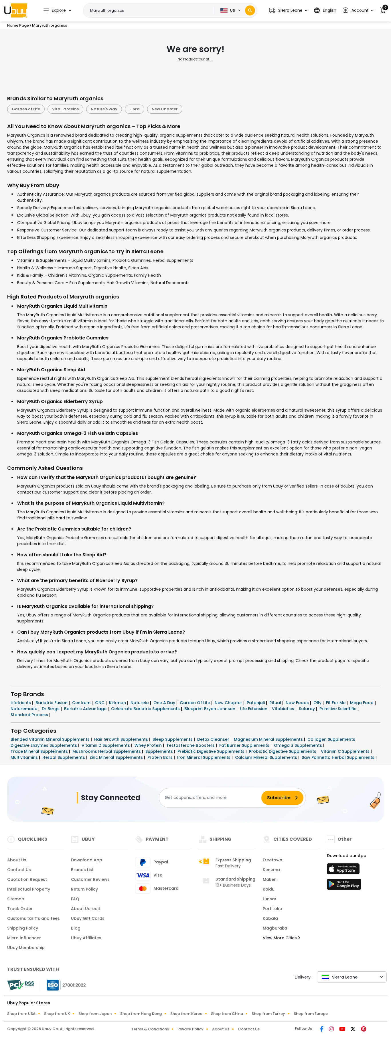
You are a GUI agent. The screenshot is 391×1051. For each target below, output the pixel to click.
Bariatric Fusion (52, 703)
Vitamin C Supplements (346, 751)
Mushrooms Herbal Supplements (107, 751)
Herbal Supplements (64, 757)
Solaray (307, 709)
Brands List (82, 870)
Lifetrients (21, 703)
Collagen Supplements (331, 739)
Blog (75, 928)
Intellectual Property (28, 889)
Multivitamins (25, 757)
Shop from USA (21, 1013)
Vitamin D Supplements (106, 745)
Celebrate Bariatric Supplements (146, 709)
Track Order (20, 908)
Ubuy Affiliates (86, 938)
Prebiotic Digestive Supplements (211, 751)
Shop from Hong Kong (141, 1013)
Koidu (269, 889)
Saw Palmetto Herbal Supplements (339, 757)
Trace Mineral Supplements (40, 751)
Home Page (18, 25)
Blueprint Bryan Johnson (210, 709)
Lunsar (270, 899)
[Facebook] (322, 1029)
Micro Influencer (24, 938)
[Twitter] (353, 1029)
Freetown (272, 860)
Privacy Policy (190, 1029)
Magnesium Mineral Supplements (269, 739)
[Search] (250, 10)
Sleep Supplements (173, 739)
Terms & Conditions (150, 1029)
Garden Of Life (195, 703)
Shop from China (227, 1013)
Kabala (270, 918)
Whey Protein (149, 745)
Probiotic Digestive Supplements (283, 751)
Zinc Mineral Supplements (117, 757)
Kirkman (118, 703)
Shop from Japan (95, 1013)
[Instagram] (332, 1029)
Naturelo (140, 703)
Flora (134, 109)
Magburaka (275, 928)
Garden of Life (26, 109)
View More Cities (280, 938)
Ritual (275, 703)
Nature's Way (104, 109)
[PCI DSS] (20, 985)
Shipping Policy (22, 928)
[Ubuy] (15, 10)
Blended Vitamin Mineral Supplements (51, 739)
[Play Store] (344, 886)
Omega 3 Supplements (298, 745)
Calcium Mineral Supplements (266, 757)
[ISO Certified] (63, 984)
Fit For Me (336, 703)
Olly (318, 703)
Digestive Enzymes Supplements (44, 745)
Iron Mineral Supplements (204, 757)
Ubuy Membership (26, 947)
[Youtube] (342, 1029)
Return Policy (84, 889)
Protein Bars (160, 757)
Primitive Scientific (338, 709)
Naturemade (24, 709)
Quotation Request (27, 879)
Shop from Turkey (268, 1013)
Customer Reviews (90, 879)
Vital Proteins (65, 109)
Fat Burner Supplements (244, 745)
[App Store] (344, 870)
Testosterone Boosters (191, 745)
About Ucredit (85, 908)
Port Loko (272, 908)
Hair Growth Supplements (121, 739)
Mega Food (362, 703)
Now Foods (298, 703)
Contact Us (19, 870)
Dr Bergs (51, 709)
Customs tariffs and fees (33, 918)
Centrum (82, 703)
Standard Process (30, 715)
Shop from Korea (186, 1013)
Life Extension (254, 709)
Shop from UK (57, 1013)
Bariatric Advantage (86, 709)
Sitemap (15, 899)
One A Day (164, 703)
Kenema (271, 870)
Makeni (270, 879)
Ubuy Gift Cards (87, 918)
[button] (288, 10)
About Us (16, 860)
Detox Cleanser (213, 739)
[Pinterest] (364, 1029)
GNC (100, 703)
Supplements (159, 751)
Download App (86, 860)
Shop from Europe (311, 1013)
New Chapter (165, 109)
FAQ (75, 899)
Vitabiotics (283, 709)
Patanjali (256, 703)
